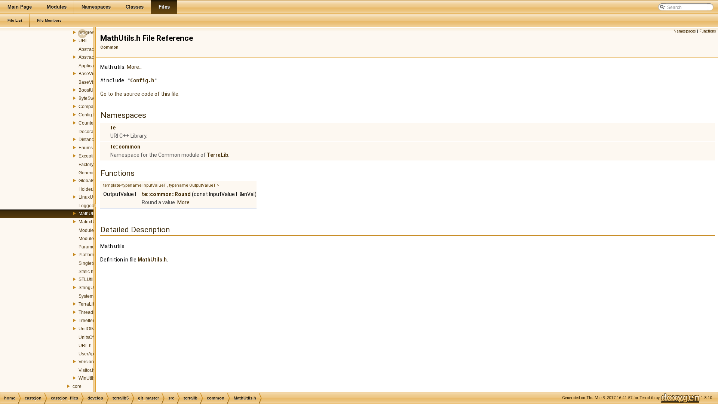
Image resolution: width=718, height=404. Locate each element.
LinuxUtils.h (90, 197)
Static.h (86, 271)
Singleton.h (90, 263)
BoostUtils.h (91, 90)
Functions (707, 31)
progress (87, 32)
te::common (125, 147)
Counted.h (89, 123)
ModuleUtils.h (93, 238)
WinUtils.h (89, 378)
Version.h (88, 361)
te (113, 128)
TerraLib (217, 155)
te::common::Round (166, 194)
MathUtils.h (90, 213)
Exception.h (90, 156)
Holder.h (87, 189)
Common (109, 47)
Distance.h (89, 139)
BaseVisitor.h (92, 82)
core (77, 386)
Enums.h (87, 147)
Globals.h (88, 180)
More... (134, 67)
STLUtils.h (89, 279)
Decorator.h (90, 131)
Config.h (87, 114)
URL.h (85, 345)
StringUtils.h (91, 287)
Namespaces (684, 31)
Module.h (88, 230)
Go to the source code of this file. (140, 94)
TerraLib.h (89, 304)
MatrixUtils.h (91, 221)
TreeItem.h (89, 320)
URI (82, 40)
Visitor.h (87, 370)
